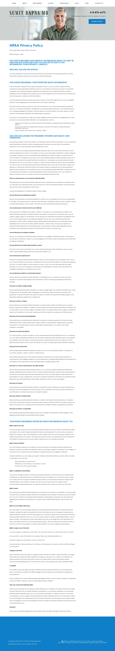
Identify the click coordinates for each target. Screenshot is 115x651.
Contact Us (99, 3)
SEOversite (104, 642)
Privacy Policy (87, 641)
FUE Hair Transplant (92, 55)
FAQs (86, 3)
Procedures (37, 3)
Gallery (51, 3)
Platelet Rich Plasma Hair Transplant (92, 60)
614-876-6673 (97, 12)
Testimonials (64, 3)
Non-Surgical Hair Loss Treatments (92, 66)
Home (14, 3)
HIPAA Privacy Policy (76, 641)
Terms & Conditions (97, 641)
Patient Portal (97, 21)
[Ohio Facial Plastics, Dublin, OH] (29, 11)
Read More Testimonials (92, 202)
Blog (77, 3)
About (24, 3)
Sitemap (66, 641)
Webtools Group (84, 642)
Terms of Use (94, 111)
